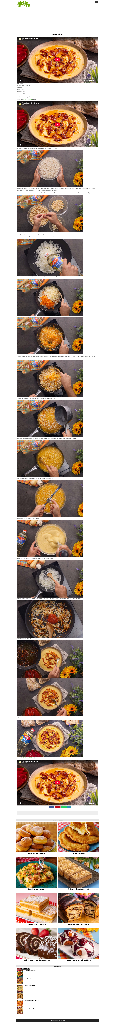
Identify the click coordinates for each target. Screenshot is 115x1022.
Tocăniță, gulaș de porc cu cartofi (31, 1000)
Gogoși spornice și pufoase (36, 853)
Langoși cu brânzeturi (78, 853)
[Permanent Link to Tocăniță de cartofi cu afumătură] (20, 995)
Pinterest (58, 807)
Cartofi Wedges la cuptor (29, 1008)
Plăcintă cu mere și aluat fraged (36, 924)
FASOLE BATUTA (27, 99)
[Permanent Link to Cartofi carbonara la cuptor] (36, 872)
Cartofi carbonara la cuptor (36, 889)
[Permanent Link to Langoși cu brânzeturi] (78, 837)
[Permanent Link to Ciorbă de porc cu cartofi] (20, 988)
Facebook (52, 807)
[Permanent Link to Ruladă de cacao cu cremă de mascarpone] (36, 943)
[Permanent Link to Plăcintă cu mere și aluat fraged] (36, 908)
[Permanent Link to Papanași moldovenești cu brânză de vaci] (78, 943)
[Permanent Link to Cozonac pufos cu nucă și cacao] (78, 908)
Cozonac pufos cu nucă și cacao (78, 924)
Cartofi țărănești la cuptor (29, 978)
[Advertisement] (57, 19)
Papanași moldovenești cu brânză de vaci (78, 960)
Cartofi (18, 968)
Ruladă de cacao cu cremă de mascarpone (36, 960)
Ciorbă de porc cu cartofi (29, 985)
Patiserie (28, 968)
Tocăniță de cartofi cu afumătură (31, 993)
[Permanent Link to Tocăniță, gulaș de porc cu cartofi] (20, 1003)
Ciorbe (23, 968)
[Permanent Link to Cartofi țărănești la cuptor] (20, 980)
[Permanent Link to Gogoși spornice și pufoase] (36, 837)
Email (70, 807)
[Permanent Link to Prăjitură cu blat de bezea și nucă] (78, 872)
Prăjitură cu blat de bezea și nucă (78, 889)
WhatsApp (64, 807)
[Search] (96, 2)
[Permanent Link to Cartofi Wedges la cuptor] (20, 1010)
